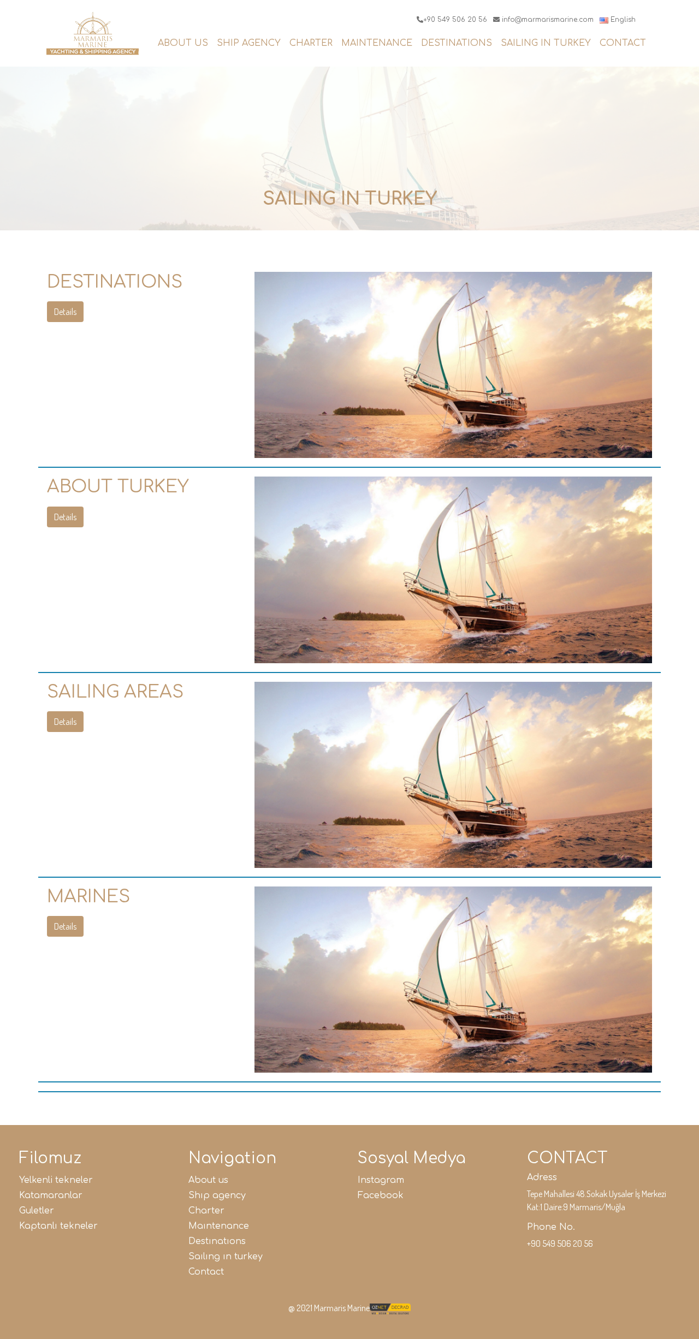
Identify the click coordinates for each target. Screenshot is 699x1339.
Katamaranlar (50, 1195)
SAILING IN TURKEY (546, 43)
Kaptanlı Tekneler (58, 1226)
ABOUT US (183, 43)
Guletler (36, 1211)
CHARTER (311, 43)
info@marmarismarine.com (547, 19)
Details (65, 311)
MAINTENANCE (376, 43)
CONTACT (623, 43)
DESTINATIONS (456, 43)
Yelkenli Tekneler (56, 1180)
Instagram (381, 1180)
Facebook (381, 1195)
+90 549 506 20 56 (455, 19)
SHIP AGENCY (249, 43)
